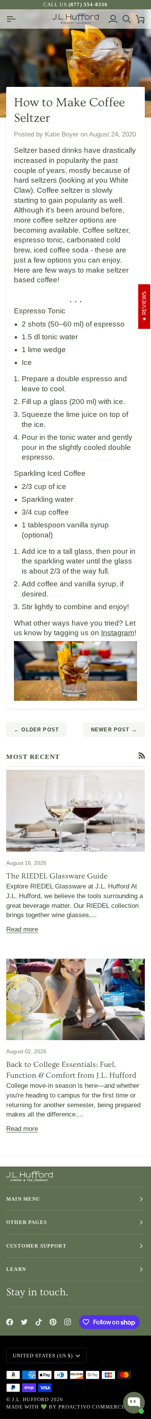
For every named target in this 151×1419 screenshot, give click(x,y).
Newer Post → (114, 730)
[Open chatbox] (134, 1403)
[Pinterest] (53, 1322)
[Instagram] (67, 1322)
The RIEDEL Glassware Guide (57, 876)
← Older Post (36, 730)
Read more (22, 929)
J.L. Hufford (30, 1399)
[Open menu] (13, 18)
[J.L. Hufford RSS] (142, 755)
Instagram (117, 633)
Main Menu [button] (23, 1199)
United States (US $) (43, 1356)
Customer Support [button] (36, 1246)
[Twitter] (24, 1322)
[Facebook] (9, 1322)
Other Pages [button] (26, 1222)
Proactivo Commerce (91, 1407)
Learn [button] (16, 1269)
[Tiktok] (39, 1322)
